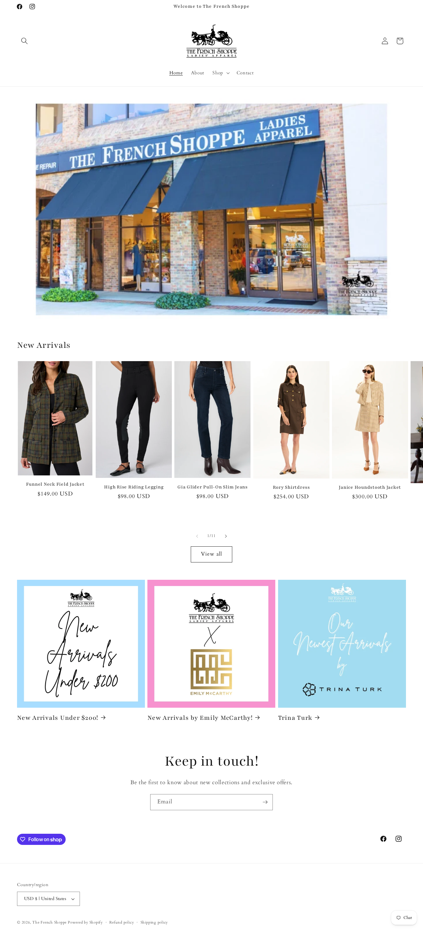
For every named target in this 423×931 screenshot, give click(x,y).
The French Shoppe (49, 922)
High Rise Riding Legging (134, 487)
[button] (24, 40)
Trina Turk (295, 718)
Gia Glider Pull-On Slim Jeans (212, 487)
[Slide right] (226, 536)
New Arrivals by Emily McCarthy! (199, 718)
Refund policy (121, 922)
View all (211, 554)
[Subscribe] (265, 802)
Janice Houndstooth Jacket (370, 487)
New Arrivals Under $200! (57, 718)
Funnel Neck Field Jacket (55, 484)
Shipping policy (154, 922)
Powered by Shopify (85, 922)
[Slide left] (197, 536)
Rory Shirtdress (291, 487)
